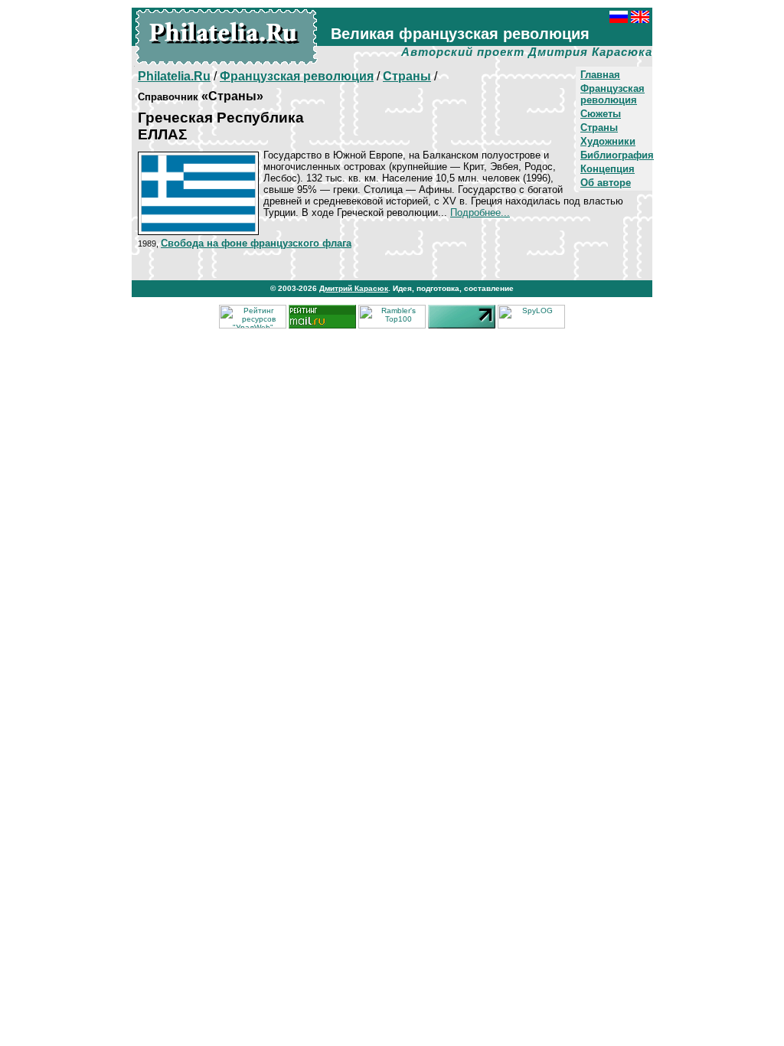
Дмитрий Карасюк (353, 288)
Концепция (607, 169)
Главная (600, 74)
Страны (599, 127)
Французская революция (612, 94)
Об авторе (605, 182)
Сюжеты (600, 113)
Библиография (617, 155)
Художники (607, 141)
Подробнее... (480, 212)
